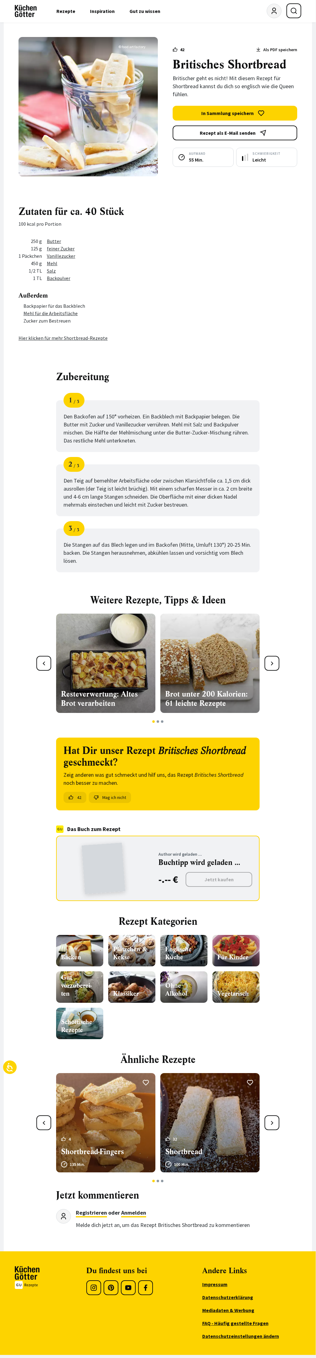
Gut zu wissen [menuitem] (144, 11)
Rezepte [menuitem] (65, 11)
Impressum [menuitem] (215, 1284)
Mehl (52, 263)
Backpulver (58, 278)
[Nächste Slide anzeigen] (272, 663)
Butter (54, 241)
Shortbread (183, 1152)
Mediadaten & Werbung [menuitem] (228, 1310)
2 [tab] (158, 721)
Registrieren (91, 1212)
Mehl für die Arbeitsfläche (50, 313)
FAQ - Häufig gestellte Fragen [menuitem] (235, 1323)
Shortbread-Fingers (92, 1152)
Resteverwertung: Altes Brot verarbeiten (99, 698)
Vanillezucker (61, 256)
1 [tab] (154, 721)
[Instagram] (93, 1287)
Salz (51, 271)
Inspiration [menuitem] (102, 11)
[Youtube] (128, 1287)
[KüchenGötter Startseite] (26, 11)
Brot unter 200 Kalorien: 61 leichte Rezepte (206, 698)
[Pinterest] (111, 1287)
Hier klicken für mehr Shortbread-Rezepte (63, 338)
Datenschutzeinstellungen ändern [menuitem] (240, 1336)
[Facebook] (145, 1287)
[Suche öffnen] (293, 10)
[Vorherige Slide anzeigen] (43, 663)
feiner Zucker (61, 248)
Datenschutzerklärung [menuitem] (227, 1297)
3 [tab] (162, 721)
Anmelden (133, 1212)
